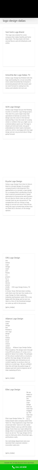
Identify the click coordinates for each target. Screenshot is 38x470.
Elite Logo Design (12, 390)
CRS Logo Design (12, 258)
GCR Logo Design (12, 107)
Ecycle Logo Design (13, 181)
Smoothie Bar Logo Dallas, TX (17, 75)
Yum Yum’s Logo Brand (14, 32)
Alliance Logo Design (14, 319)
